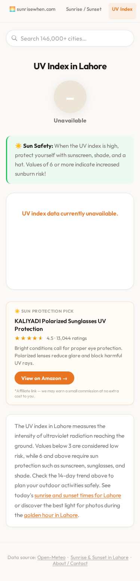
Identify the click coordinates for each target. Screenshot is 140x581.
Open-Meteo (51, 557)
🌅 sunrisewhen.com (32, 9)
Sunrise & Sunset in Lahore (99, 557)
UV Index (122, 9)
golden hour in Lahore (51, 514)
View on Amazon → (44, 378)
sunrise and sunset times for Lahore (77, 495)
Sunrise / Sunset (84, 9)
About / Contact (70, 563)
